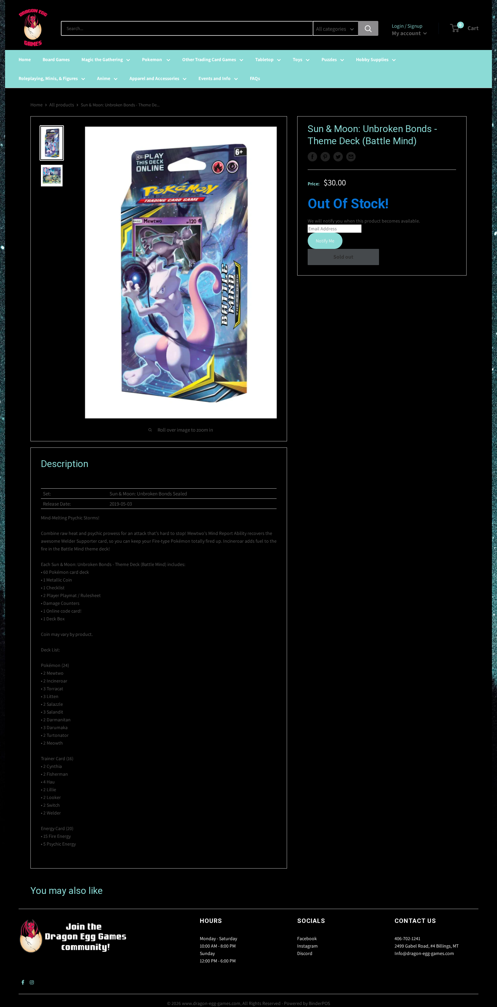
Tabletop (264, 59)
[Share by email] (351, 156)
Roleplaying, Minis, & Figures (48, 78)
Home (25, 59)
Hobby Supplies (372, 59)
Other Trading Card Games (209, 59)
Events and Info (214, 78)
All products (61, 105)
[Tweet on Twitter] (338, 156)
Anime (103, 78)
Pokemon (152, 59)
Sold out (343, 256)
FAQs (255, 78)
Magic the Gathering (102, 59)
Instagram (307, 946)
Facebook (307, 938)
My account (407, 33)
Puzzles (329, 59)
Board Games (56, 59)
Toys (297, 59)
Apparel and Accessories (154, 78)
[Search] (368, 28)
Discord (304, 953)
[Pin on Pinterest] (325, 156)
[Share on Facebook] (312, 156)
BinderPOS (319, 1003)
